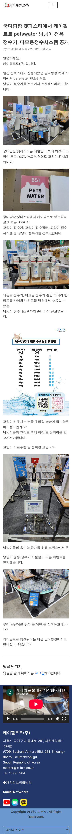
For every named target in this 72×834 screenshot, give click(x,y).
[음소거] (57, 719)
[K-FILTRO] (17, 5)
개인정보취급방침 (19, 782)
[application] (36, 704)
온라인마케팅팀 (17, 49)
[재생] (8, 719)
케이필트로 (38, 812)
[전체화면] (64, 719)
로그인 (39, 673)
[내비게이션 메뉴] (53, 5)
